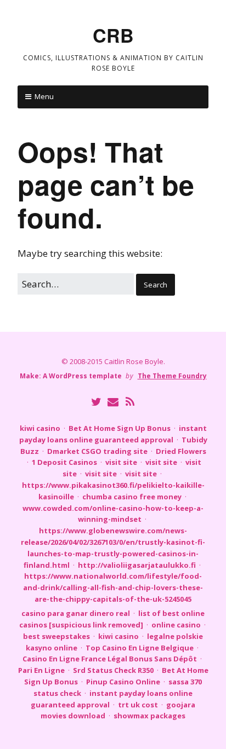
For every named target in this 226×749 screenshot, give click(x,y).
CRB (113, 35)
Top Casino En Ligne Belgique (140, 648)
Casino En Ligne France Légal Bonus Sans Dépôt (109, 659)
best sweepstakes (56, 636)
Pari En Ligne (41, 670)
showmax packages (149, 716)
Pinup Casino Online (123, 682)
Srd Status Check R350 (113, 670)
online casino (176, 625)
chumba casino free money (132, 497)
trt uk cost (138, 705)
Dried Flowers (181, 451)
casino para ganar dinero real (75, 613)
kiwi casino (40, 428)
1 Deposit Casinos (64, 462)
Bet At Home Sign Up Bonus (120, 428)
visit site (121, 462)
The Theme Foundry (172, 376)
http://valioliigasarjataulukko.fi (137, 565)
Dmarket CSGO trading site (97, 451)
